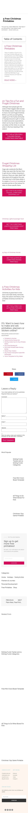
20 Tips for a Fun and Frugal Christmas (13, 102)
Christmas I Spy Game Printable (12, 760)
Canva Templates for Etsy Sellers (13, 356)
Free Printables (6, 587)
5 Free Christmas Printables (13, 47)
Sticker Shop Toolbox (10, 351)
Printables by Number (10, 338)
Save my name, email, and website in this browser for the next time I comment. (13, 436)
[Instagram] (12, 810)
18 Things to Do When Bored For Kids (18, 498)
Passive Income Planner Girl (12, 340)
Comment (4, 396)
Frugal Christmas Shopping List (10, 164)
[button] (12, 10)
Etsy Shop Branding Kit (10, 345)
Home (3, 577)
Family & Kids (19, 577)
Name (3, 415)
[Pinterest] (5, 810)
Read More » (10, 80)
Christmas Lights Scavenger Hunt (13, 219)
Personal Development (9, 584)
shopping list (14, 181)
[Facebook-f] (8, 810)
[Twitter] (10, 810)
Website (3, 427)
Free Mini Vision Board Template (12, 689)
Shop (15, 587)
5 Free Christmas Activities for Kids (11, 288)
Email (3, 421)
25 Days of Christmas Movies (11, 252)
